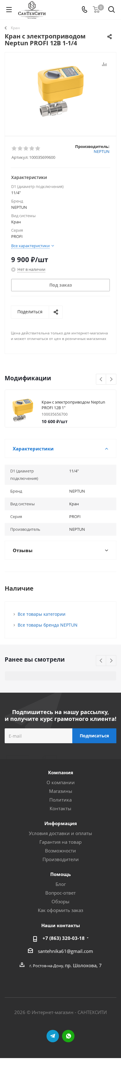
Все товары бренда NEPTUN (48, 625)
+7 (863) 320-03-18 (64, 938)
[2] (20, 148)
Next (111, 379)
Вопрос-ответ (60, 893)
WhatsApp (68, 1036)
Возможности (60, 850)
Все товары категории (41, 614)
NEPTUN (102, 151)
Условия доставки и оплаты (60, 833)
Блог (61, 884)
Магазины (60, 791)
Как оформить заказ (60, 910)
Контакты (60, 808)
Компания (60, 772)
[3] (26, 148)
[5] (38, 148)
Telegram (53, 1036)
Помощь (60, 874)
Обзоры (60, 901)
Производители (61, 859)
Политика (60, 800)
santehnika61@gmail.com (65, 951)
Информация (60, 823)
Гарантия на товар (60, 842)
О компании (61, 782)
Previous (101, 379)
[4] (32, 148)
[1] (14, 148)
